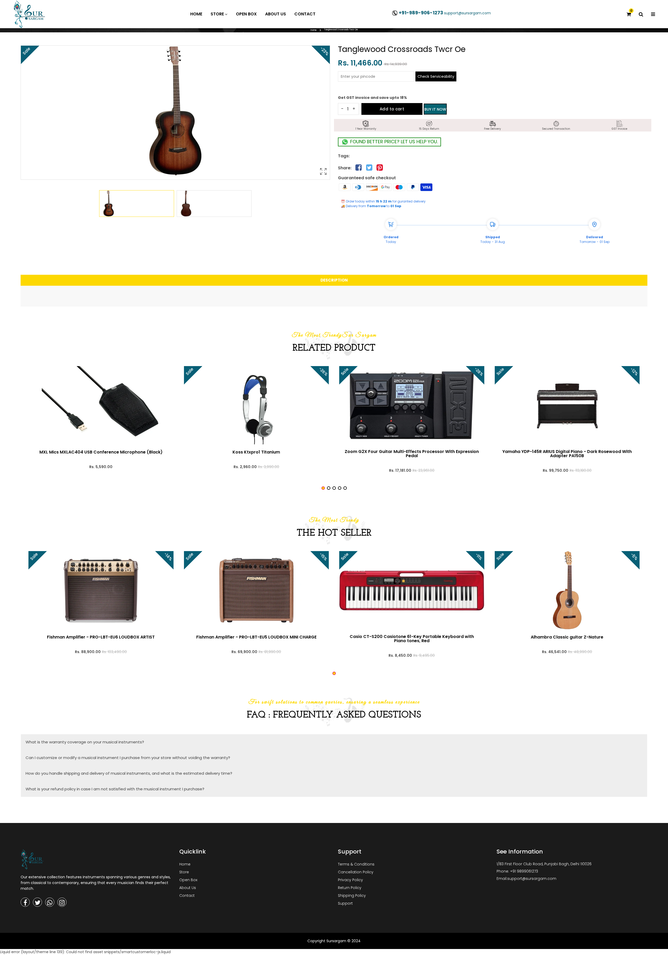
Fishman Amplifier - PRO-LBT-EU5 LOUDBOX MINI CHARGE (256, 637)
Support (345, 903)
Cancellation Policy (355, 872)
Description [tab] (334, 280)
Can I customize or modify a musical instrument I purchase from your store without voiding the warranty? (128, 757)
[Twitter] (37, 902)
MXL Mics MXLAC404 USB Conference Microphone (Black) (101, 452)
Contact (187, 895)
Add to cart (392, 109)
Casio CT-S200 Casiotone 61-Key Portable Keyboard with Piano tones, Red (412, 639)
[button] (323, 488)
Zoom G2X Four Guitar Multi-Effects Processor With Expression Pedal (412, 454)
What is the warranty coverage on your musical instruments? (85, 742)
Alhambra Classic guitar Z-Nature (567, 637)
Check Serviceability (436, 76)
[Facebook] (25, 902)
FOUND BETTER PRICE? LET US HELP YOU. (393, 141)
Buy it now (435, 109)
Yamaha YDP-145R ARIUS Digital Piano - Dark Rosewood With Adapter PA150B (567, 454)
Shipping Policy (352, 895)
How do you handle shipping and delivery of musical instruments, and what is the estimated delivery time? (129, 773)
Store (184, 872)
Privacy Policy (350, 880)
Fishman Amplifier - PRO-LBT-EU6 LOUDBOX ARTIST (101, 637)
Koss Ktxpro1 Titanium (256, 452)
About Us (187, 888)
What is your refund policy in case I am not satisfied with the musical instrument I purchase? (115, 789)
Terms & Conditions (356, 864)
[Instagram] (62, 902)
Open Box (188, 880)
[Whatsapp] (49, 902)
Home (314, 30)
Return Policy (349, 888)
